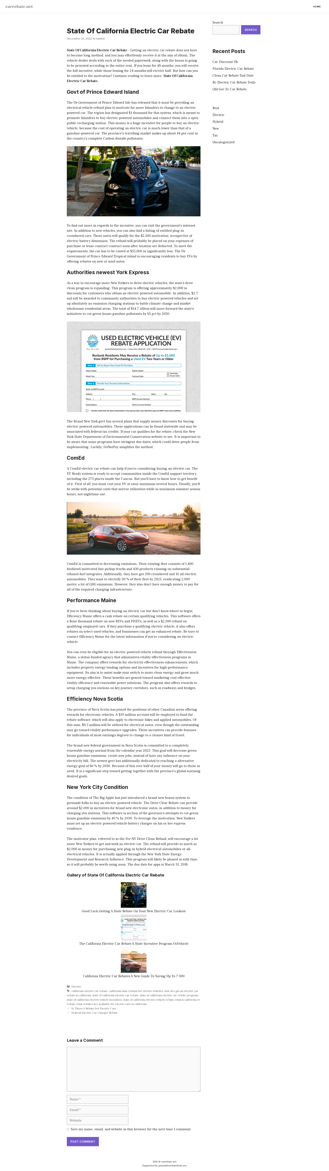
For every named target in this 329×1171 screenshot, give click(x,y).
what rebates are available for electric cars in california (111, 1004)
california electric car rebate (89, 991)
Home (317, 6)
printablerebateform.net (173, 1165)
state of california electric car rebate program (169, 995)
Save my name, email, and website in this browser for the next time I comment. (131, 1129)
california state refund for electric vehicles (136, 991)
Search (217, 22)
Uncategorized (223, 142)
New (215, 128)
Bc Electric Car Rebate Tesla (233, 82)
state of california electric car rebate (115, 995)
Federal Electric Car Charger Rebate (94, 1013)
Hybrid (217, 122)
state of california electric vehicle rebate (148, 1000)
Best (215, 108)
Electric (76, 987)
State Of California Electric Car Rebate (97, 50)
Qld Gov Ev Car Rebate (229, 89)
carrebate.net (19, 6)
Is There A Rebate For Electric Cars (93, 1008)
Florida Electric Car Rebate (233, 69)
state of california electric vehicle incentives (94, 1000)
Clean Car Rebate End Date (233, 75)
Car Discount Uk (225, 62)
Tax (215, 135)
